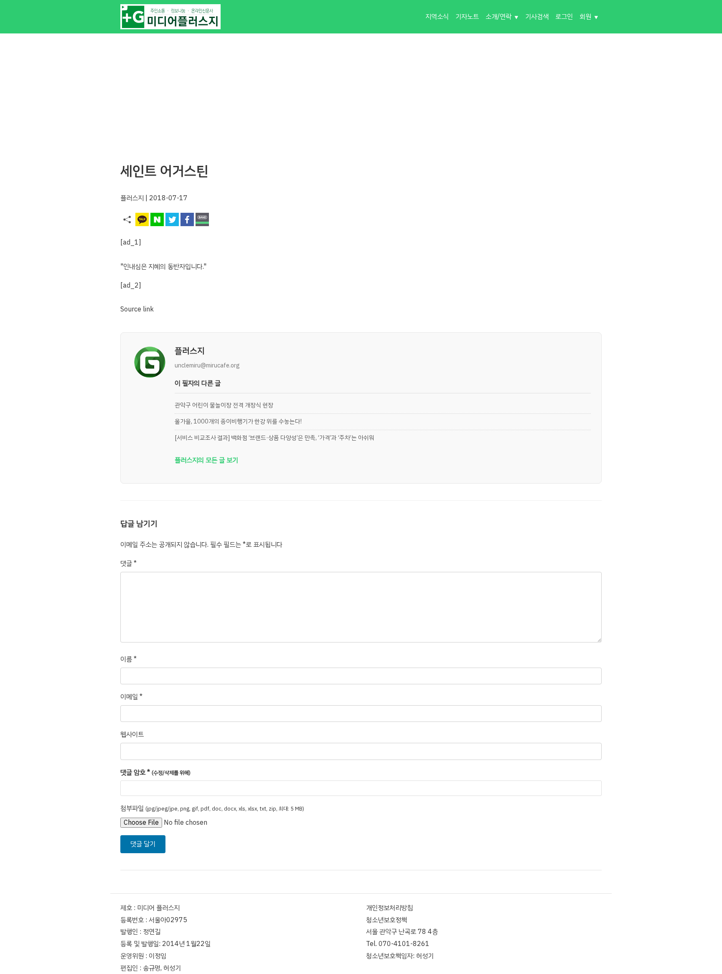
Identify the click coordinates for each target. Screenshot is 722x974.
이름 (128, 659)
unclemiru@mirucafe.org (207, 365)
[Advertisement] (361, 91)
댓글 (128, 563)
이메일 (131, 697)
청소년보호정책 (386, 920)
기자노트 (467, 17)
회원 (585, 17)
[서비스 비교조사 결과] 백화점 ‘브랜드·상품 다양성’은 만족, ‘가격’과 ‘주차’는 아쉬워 (274, 437)
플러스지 (132, 198)
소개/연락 (498, 17)
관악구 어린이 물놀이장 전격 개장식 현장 (224, 405)
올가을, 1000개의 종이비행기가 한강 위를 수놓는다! (238, 421)
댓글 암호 (155, 772)
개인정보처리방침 (389, 908)
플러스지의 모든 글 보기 (206, 460)
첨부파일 (212, 808)
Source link (137, 309)
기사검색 (537, 17)
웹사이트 (132, 734)
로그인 (564, 17)
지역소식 (437, 17)
